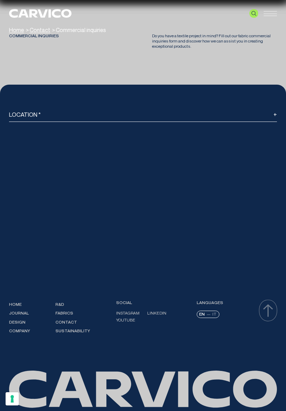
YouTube (125, 320)
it (214, 314)
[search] (253, 13)
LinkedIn (156, 313)
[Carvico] (40, 13)
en (202, 314)
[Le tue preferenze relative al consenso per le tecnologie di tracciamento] (12, 398)
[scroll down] (268, 310)
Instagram (128, 313)
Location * (25, 114)
